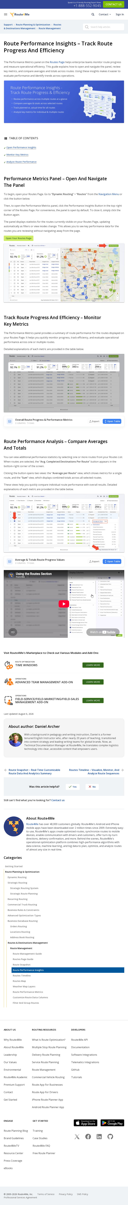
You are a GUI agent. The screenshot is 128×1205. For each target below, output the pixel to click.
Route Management (21, 948)
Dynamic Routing (17, 877)
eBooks (8, 1168)
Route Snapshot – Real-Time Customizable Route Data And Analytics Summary (34, 771)
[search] (87, 27)
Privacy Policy (66, 1194)
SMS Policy (82, 1194)
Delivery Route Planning (46, 1054)
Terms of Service (45, 1194)
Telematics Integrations (85, 1062)
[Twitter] (77, 1137)
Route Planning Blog (16, 1130)
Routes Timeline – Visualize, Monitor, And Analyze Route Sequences (94, 771)
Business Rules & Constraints (23, 910)
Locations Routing (20, 931)
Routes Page (57, 62)
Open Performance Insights (21, 147)
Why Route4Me (13, 1039)
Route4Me (32, 824)
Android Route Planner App (48, 1107)
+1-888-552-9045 (87, 5)
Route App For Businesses (47, 1084)
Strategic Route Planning (24, 893)
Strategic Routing (17, 882)
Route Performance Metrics (28, 991)
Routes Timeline (22, 975)
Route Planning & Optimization (22, 871)
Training (38, 1130)
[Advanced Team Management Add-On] (9, 682)
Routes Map (19, 981)
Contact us (58, 800)
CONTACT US (114, 4)
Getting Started (13, 866)
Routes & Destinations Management (28, 942)
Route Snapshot (21, 964)
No (94, 786)
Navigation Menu (108, 194)
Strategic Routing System (24, 888)
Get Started (10, 1099)
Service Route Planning (45, 1062)
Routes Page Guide (23, 959)
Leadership (10, 1054)
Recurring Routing (17, 899)
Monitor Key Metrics (17, 154)
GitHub (75, 1069)
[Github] (110, 1137)
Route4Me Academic (15, 1077)
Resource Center (13, 1153)
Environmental (12, 1069)
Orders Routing (18, 926)
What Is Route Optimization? (48, 1039)
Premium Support (14, 1084)
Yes (75, 786)
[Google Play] (112, 1122)
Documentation (80, 1047)
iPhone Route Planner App (47, 1099)
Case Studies (40, 1138)
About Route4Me (14, 1047)
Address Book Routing (22, 937)
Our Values (10, 1062)
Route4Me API (79, 1039)
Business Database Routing (23, 920)
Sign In (120, 14)
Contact (103, 14)
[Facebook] (88, 1137)
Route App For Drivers (45, 1092)
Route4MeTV (11, 1145)
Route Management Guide (27, 953)
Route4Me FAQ (41, 1145)
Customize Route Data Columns (30, 997)
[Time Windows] (9, 665)
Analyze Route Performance (21, 161)
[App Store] (85, 1122)
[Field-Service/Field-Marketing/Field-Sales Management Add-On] (9, 700)
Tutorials (76, 1077)
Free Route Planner (44, 1153)
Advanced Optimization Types (24, 915)
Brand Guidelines (14, 1138)
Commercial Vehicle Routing (48, 1077)
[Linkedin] (99, 1137)
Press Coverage (13, 1160)
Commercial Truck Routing (22, 904)
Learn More (93, 665)
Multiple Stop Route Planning (49, 1047)
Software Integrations (84, 1054)
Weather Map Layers (24, 986)
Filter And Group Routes (26, 1002)
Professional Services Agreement (20, 1197)
